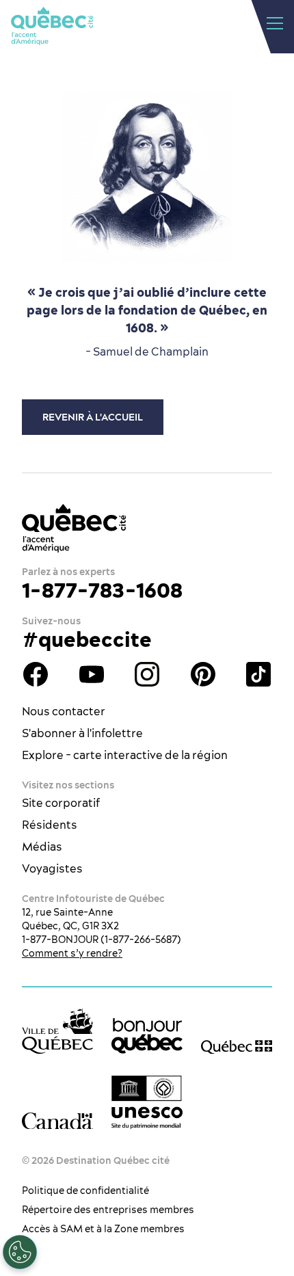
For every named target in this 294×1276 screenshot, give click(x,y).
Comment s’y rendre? (72, 953)
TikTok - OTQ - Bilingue (258, 674)
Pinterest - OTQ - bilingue (203, 674)
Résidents (49, 825)
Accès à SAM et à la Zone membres (103, 1229)
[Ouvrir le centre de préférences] (20, 1252)
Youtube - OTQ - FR (91, 674)
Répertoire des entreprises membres (108, 1210)
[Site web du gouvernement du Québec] (236, 1046)
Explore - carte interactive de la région (125, 755)
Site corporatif (61, 803)
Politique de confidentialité (85, 1190)
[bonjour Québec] (147, 1036)
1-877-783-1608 (102, 590)
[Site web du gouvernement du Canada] (57, 1121)
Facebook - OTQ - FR (35, 674)
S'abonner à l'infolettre (82, 733)
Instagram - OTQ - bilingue (147, 674)
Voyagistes (52, 868)
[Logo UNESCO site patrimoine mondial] (147, 1103)
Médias (42, 846)
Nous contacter (63, 711)
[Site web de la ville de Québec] (57, 1031)
